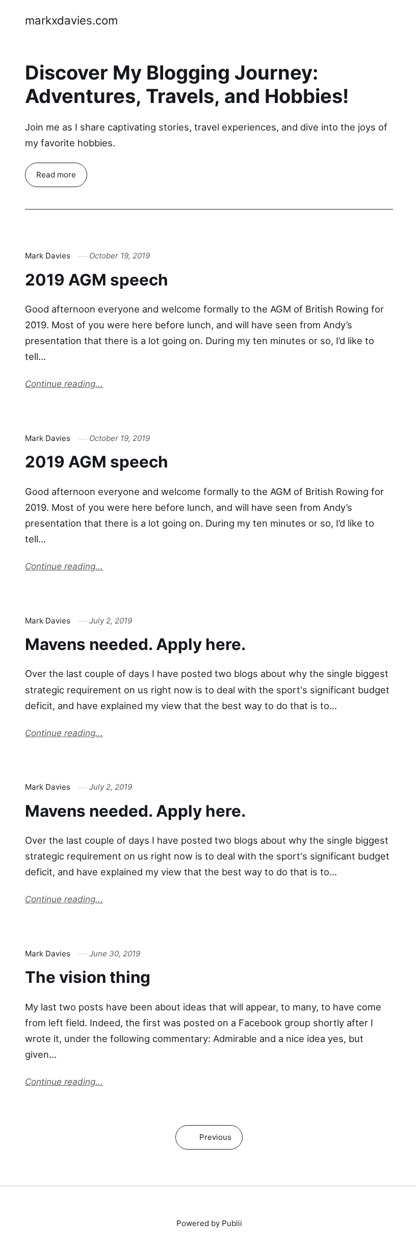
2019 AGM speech (96, 280)
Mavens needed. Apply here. (135, 644)
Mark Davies (47, 256)
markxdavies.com (71, 20)
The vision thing (87, 977)
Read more (56, 174)
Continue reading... (64, 383)
